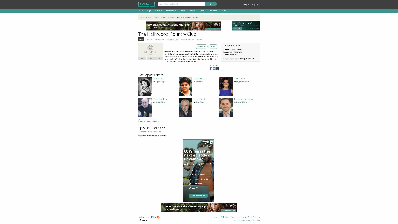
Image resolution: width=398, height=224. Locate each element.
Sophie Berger (160, 81)
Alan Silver (199, 81)
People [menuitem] (149, 11)
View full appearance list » (148, 121)
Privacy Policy (250, 220)
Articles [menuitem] (182, 11)
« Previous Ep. (201, 46)
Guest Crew (159, 39)
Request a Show (238, 217)
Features (215, 217)
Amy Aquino (240, 78)
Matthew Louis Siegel (244, 99)
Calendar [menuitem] (202, 11)
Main (141, 39)
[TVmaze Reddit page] (158, 217)
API (222, 217)
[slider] (231, 59)
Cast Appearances (172, 39)
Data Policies (254, 217)
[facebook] (211, 69)
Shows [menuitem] (141, 11)
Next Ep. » (213, 46)
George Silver (160, 102)
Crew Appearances (187, 39)
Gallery (199, 39)
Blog (227, 217)
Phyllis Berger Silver (243, 81)
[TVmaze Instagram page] (155, 217)
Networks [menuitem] (158, 11)
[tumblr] (217, 69)
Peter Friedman (160, 99)
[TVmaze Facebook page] (152, 217)
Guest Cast (149, 39)
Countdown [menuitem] (213, 11)
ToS (258, 220)
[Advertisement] (183, 25)
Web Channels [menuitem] (171, 11)
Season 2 (233, 49)
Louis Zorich (199, 99)
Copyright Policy (239, 220)
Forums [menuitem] (223, 11)
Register (255, 4)
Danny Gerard (200, 78)
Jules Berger (200, 102)
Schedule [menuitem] (192, 11)
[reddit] (214, 69)
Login (246, 4)
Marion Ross (159, 78)
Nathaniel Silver (241, 102)
